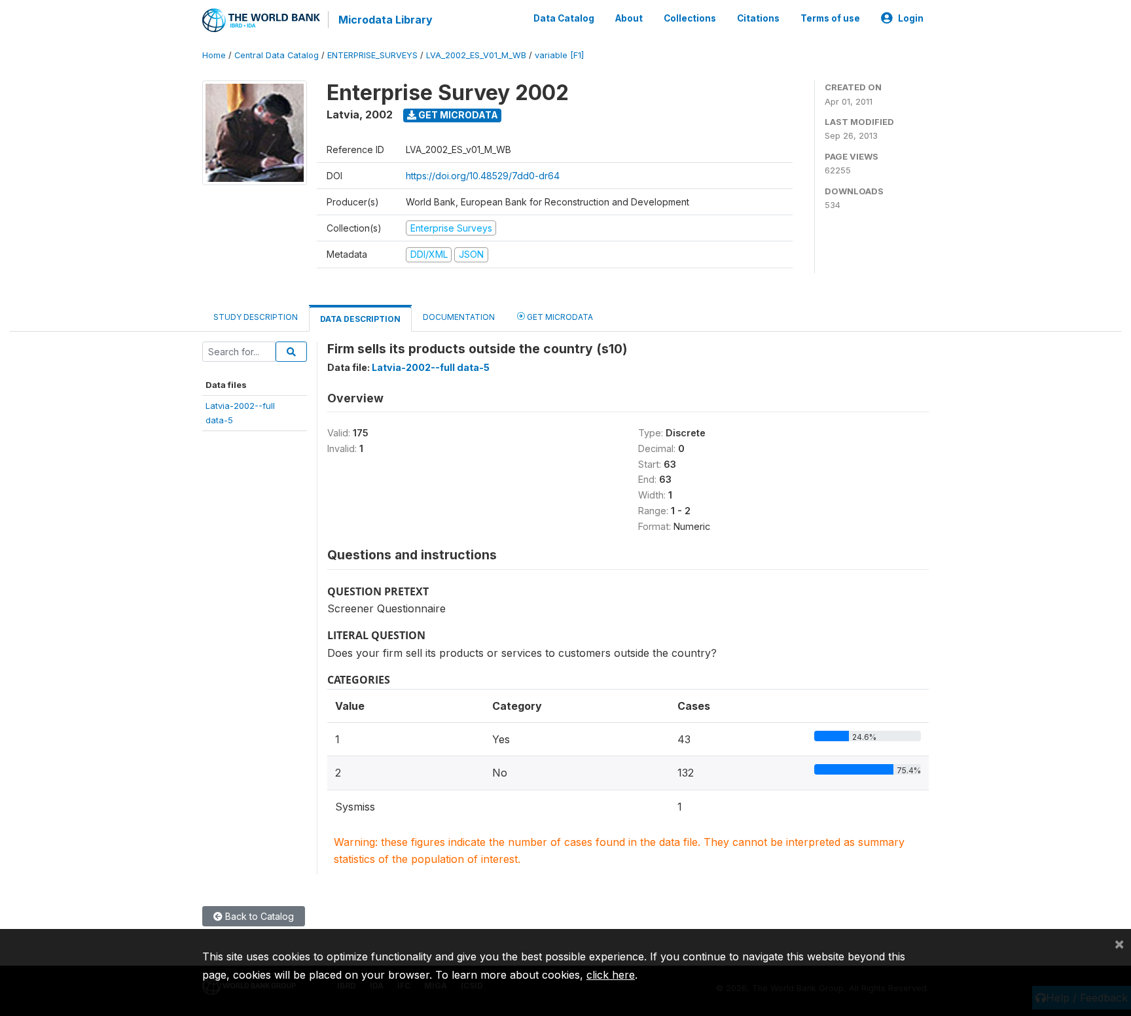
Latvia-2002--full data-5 (431, 367)
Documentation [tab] (459, 317)
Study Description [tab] (255, 317)
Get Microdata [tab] (559, 317)
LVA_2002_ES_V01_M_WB (476, 55)
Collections (690, 18)
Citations (758, 18)
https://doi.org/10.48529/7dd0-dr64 (483, 175)
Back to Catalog (258, 916)
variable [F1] (559, 55)
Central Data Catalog (276, 55)
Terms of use (830, 18)
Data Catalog (563, 18)
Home (214, 55)
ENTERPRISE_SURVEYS (372, 55)
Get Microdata (457, 114)
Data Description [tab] (360, 319)
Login (911, 18)
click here (610, 974)
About (629, 18)
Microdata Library (385, 19)
